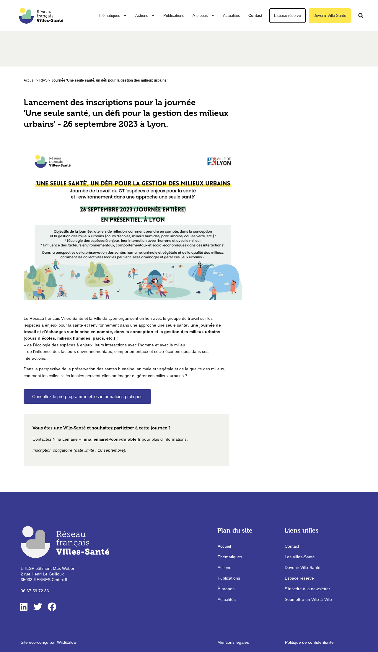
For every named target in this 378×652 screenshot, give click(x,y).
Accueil (29, 80)
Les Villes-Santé (300, 556)
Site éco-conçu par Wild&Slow (48, 642)
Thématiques (109, 15)
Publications (173, 15)
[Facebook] (52, 607)
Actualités (231, 15)
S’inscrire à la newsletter (307, 588)
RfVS (43, 80)
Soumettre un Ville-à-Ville (308, 599)
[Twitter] (38, 607)
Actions (141, 15)
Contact (255, 15)
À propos (200, 15)
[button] (361, 15)
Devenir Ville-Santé (329, 15)
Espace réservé (287, 15)
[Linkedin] (24, 607)
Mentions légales (233, 642)
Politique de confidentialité (309, 642)
